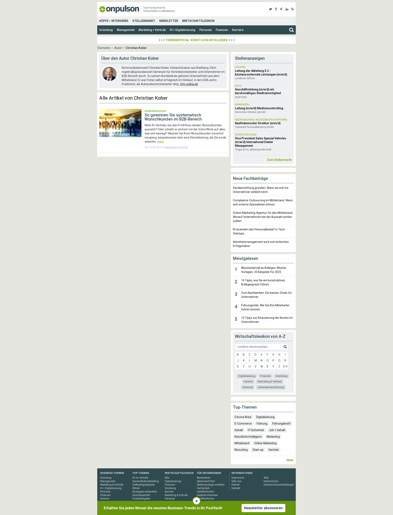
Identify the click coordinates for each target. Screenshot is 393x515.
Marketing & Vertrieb (176, 147)
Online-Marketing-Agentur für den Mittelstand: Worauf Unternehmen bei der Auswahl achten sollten (263, 217)
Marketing (273, 436)
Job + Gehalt (277, 430)
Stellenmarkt (143, 21)
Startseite (103, 48)
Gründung (106, 30)
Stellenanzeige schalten (211, 484)
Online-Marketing (265, 443)
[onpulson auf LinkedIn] (287, 9)
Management (125, 30)
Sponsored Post (206, 481)
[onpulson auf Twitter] (270, 9)
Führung (262, 423)
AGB (266, 477)
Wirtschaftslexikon (198, 21)
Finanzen (222, 30)
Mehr (290, 460)
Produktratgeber (141, 498)
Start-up (258, 449)
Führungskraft (281, 423)
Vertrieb (273, 449)
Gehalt (239, 430)
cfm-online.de (189, 84)
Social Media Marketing (145, 481)
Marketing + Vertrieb (152, 30)
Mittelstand (242, 443)
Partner (236, 484)
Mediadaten (203, 477)
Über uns (237, 481)
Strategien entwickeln (144, 491)
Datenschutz (271, 481)
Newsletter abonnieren (263, 508)
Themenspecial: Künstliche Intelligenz (196, 40)
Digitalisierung (246, 376)
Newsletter (168, 21)
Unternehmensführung (271, 387)
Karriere (237, 30)
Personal (205, 30)
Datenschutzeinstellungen (279, 484)
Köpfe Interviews (113, 21)
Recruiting (241, 449)
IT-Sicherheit (256, 430)
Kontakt (236, 488)
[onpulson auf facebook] (276, 9)
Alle (167, 477)
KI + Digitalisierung (182, 30)
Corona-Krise (243, 417)
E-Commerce (243, 423)
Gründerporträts (141, 495)
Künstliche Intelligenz (248, 436)
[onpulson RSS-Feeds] (292, 9)
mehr (160, 141)
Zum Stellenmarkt (279, 159)
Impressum (238, 477)
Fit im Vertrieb (140, 477)
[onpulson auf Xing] (281, 9)
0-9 (285, 366)
